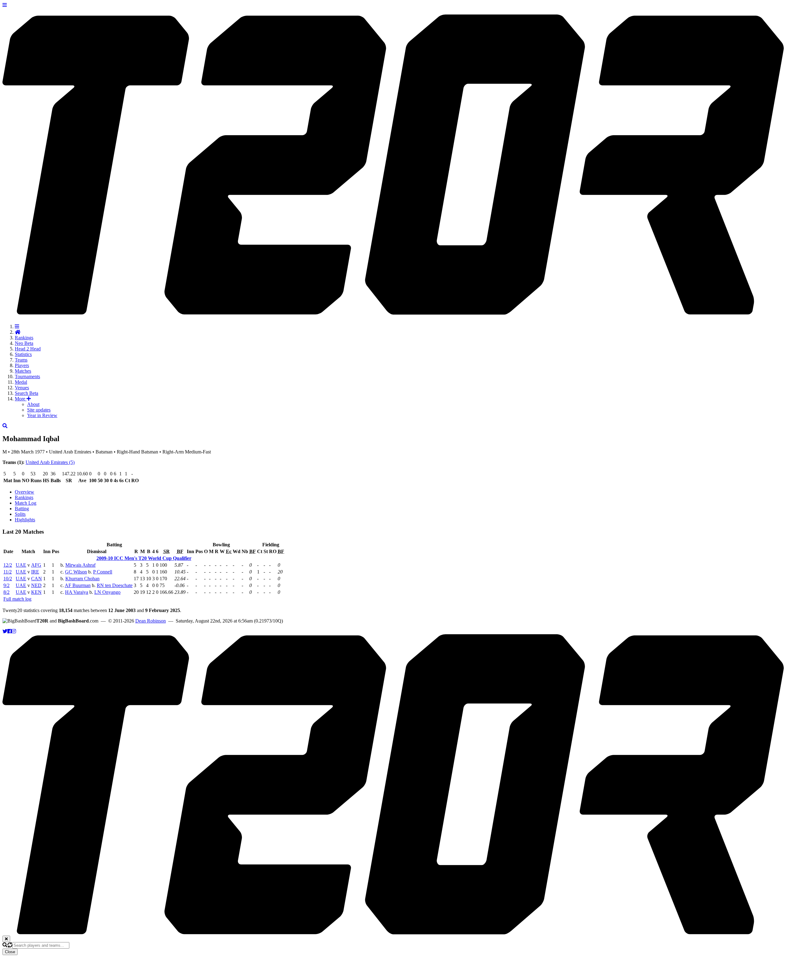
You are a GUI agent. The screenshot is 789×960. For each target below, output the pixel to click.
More (21, 398)
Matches (23, 371)
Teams (21, 359)
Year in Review (42, 415)
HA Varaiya (76, 592)
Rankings (24, 337)
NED (36, 585)
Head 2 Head (28, 348)
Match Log (25, 503)
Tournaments (27, 376)
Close (10, 952)
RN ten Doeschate (115, 585)
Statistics (23, 354)
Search (26, 393)
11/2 (7, 571)
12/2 (7, 565)
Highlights (25, 519)
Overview (24, 491)
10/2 (7, 578)
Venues (22, 387)
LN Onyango (107, 592)
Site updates (39, 409)
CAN (36, 578)
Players (22, 365)
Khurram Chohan (82, 578)
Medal (21, 382)
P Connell (102, 571)
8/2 (6, 592)
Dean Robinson (150, 620)
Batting (22, 508)
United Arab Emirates (50, 462)
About (33, 404)
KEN (36, 592)
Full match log (17, 599)
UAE (21, 565)
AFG (36, 565)
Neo (24, 343)
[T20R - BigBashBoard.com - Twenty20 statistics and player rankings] (394, 311)
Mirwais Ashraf (80, 565)
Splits (20, 514)
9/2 (6, 585)
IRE (35, 571)
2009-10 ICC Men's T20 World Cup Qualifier (143, 558)
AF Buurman (78, 585)
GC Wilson (76, 571)
